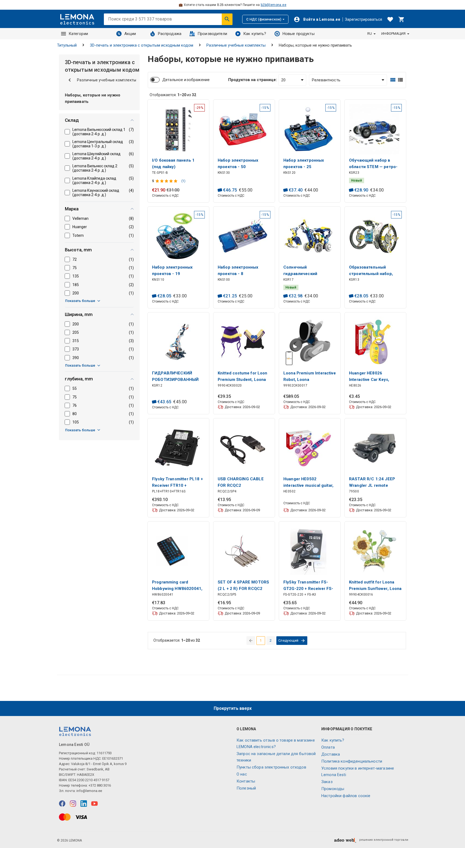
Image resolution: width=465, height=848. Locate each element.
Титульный (67, 45)
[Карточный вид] (393, 80)
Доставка (330, 754)
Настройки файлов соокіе (345, 795)
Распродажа (170, 33)
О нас (242, 774)
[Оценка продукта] (167, 181)
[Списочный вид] (400, 80)
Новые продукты (299, 33)
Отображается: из (173, 95)
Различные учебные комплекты (236, 45)
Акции (130, 33)
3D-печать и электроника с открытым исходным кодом (141, 45)
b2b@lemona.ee (273, 5)
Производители (212, 33)
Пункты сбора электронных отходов (271, 767)
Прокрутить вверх (233, 708)
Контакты (246, 781)
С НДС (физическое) (263, 19)
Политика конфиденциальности (351, 761)
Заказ (327, 781)
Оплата (328, 747)
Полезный (246, 788)
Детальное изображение (186, 79)
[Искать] (227, 19)
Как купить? (254, 33)
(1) (183, 181)
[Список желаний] (390, 19)
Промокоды (332, 788)
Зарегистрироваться (363, 19)
